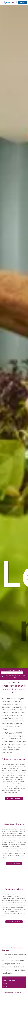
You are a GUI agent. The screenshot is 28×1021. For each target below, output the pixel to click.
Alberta (5, 978)
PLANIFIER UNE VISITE (22, 2)
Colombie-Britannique (9, 980)
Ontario (5, 983)
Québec (5, 986)
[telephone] (17, 2)
